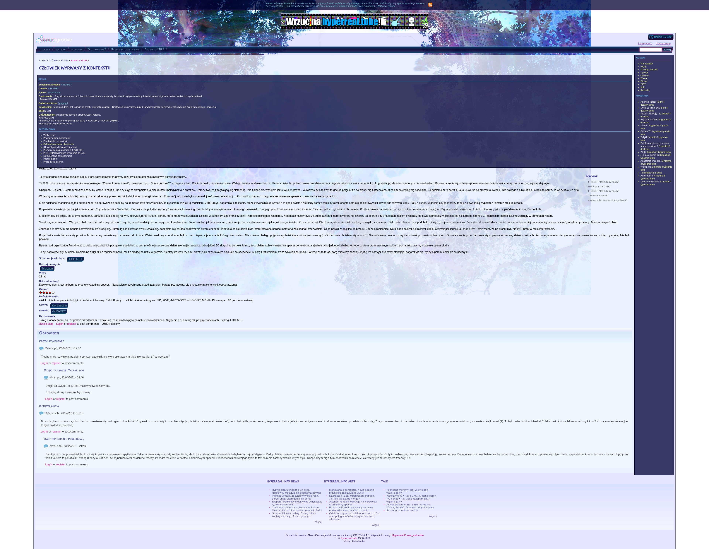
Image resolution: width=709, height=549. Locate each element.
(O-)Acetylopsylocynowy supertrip (60, 147)
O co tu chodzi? (97, 49)
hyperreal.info (349, 538)
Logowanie (645, 43)
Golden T (645, 131)
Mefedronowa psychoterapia (57, 156)
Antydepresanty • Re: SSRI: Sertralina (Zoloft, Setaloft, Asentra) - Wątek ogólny (410, 506)
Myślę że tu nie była (650, 108)
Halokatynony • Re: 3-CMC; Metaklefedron (411, 495)
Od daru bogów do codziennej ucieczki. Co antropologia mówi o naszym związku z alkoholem (354, 516)
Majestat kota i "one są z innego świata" (607, 200)
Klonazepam (54, 92)
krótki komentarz (51, 341)
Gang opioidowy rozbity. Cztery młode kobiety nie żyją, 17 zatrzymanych (294, 515)
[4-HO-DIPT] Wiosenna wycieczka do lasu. (64, 153)
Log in (59, 323)
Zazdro (644, 125)
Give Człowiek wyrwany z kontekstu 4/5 (50, 292)
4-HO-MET (66, 84)
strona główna (48, 60)
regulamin (76, 49)
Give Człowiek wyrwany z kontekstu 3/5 (47, 292)
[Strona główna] (54, 39)
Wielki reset (49, 135)
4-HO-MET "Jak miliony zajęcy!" (603, 182)
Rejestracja (663, 43)
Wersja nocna (661, 37)
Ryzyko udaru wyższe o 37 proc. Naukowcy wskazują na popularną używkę (296, 491)
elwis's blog (79, 60)
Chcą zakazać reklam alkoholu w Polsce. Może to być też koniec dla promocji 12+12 (297, 509)
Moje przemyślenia (650, 181)
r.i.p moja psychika (650, 155)
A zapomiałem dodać (651, 161)
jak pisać (61, 49)
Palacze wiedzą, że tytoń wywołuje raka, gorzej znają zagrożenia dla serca (295, 497)
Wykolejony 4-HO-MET (599, 186)
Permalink (41, 348)
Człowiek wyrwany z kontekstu (58, 144)
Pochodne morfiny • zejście (402, 510)
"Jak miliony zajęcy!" (598, 195)
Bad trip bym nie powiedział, (64, 439)
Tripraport (63, 103)
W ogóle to (646, 167)
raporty (45, 49)
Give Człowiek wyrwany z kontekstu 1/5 (40, 292)
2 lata (643, 152)
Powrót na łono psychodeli (56, 138)
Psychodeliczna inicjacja (55, 141)
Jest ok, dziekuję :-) (650, 113)
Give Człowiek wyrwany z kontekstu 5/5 (53, 292)
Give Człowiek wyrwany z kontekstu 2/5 (43, 292)
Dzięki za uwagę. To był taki (64, 370)
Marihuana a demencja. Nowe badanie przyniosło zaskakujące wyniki (351, 491)
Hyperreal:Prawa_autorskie (408, 535)
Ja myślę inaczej (649, 102)
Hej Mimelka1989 (649, 119)
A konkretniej (647, 175)
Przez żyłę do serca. (53, 162)
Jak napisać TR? (154, 49)
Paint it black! (50, 159)
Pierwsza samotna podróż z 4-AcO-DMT (63, 150)
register (71, 323)
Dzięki (644, 137)
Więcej (318, 521)
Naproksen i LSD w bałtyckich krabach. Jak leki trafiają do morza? (352, 497)
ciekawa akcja (49, 406)
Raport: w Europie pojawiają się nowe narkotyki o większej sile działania (351, 509)
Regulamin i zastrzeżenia (125, 49)
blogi (64, 60)
